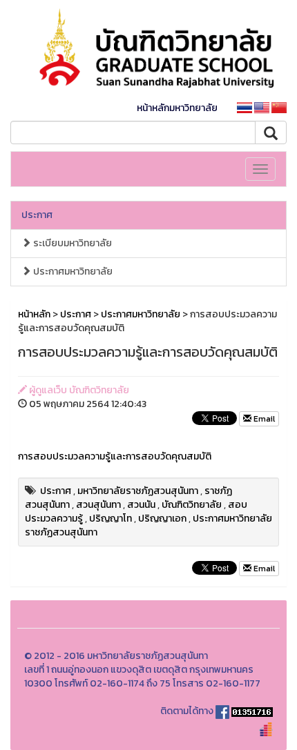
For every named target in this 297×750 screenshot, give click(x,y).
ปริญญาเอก (162, 518)
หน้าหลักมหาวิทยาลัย (177, 108)
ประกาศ (36, 215)
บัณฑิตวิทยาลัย (192, 504)
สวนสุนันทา (98, 504)
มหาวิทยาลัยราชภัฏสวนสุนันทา (137, 491)
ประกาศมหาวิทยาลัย (72, 271)
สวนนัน (141, 504)
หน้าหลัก (34, 314)
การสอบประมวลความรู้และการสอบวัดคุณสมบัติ (114, 456)
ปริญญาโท (110, 518)
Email (263, 419)
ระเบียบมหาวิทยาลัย (71, 243)
